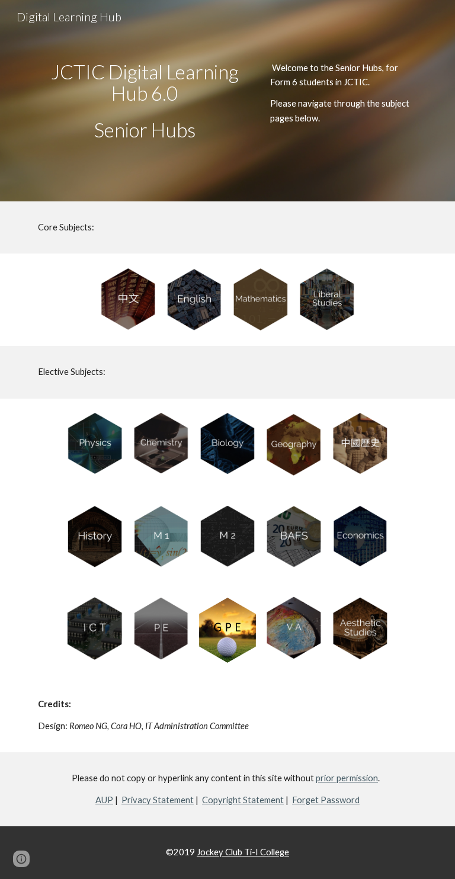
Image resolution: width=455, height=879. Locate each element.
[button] (21, 859)
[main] (144, 101)
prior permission (347, 778)
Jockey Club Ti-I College (243, 852)
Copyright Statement (243, 800)
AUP (104, 800)
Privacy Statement (157, 800)
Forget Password (326, 800)
